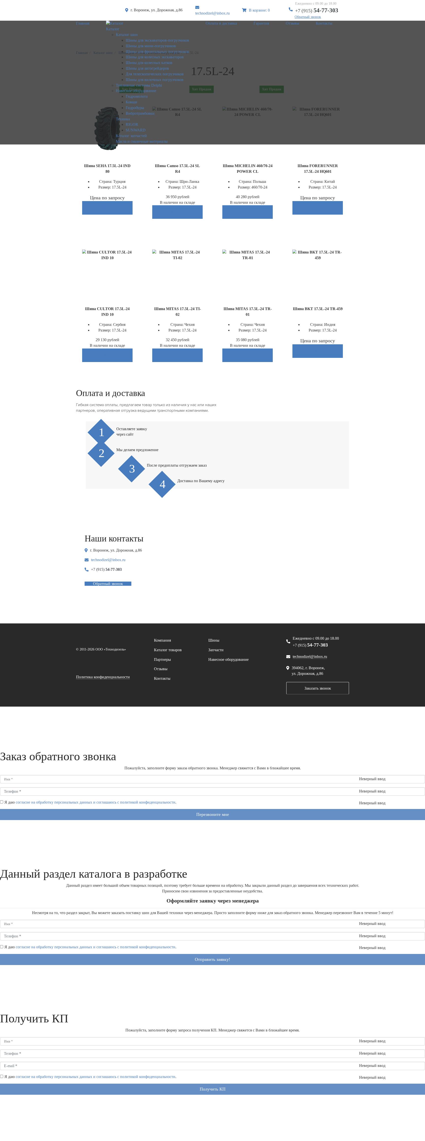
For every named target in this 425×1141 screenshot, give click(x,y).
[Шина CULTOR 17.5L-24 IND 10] (107, 255)
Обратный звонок (308, 17)
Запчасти (216, 650)
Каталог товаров (168, 650)
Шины (213, 640)
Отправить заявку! (212, 959)
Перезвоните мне (212, 814)
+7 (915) (316, 10)
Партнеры (162, 659)
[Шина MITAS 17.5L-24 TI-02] (177, 255)
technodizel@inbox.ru (212, 13)
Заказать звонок (317, 688)
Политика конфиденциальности (103, 677)
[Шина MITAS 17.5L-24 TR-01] (247, 255)
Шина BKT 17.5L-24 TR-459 (318, 309)
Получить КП (213, 1089)
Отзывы (160, 669)
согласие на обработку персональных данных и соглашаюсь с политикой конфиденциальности (95, 802)
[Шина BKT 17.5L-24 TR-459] (317, 255)
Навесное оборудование (228, 659)
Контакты (162, 678)
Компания (162, 640)
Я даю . (90, 802)
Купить (107, 208)
